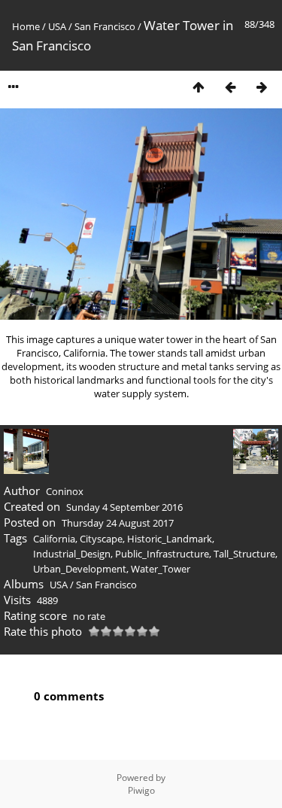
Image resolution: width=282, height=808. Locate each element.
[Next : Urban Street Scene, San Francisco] (261, 87)
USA (57, 26)
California (54, 538)
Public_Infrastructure (162, 553)
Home (26, 26)
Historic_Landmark (169, 538)
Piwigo (141, 790)
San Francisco (104, 26)
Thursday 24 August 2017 (118, 523)
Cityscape (101, 538)
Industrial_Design (72, 553)
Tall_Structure (244, 553)
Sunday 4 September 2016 (124, 507)
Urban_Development (79, 569)
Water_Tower (160, 569)
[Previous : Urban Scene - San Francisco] (230, 87)
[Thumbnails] (198, 87)
